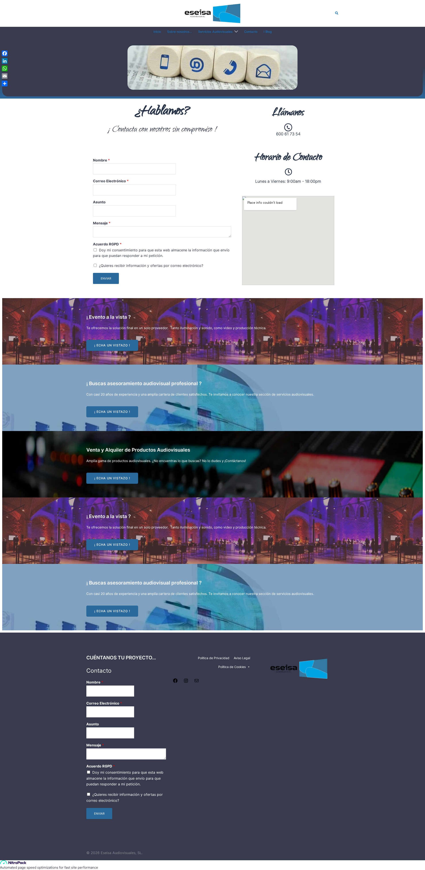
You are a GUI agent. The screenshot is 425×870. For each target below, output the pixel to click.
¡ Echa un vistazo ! (112, 345)
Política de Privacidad (213, 658)
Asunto (99, 202)
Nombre (101, 160)
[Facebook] (175, 682)
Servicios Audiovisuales (215, 31)
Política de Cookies (232, 667)
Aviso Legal (242, 658)
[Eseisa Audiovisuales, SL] (212, 13)
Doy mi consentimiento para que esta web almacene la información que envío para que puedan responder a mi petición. (124, 778)
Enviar (106, 278)
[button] (337, 13)
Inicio (157, 31)
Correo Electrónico (111, 181)
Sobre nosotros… (179, 31)
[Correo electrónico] (196, 682)
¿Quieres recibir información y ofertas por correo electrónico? (151, 265)
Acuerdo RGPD (107, 244)
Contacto (250, 31)
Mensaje (101, 223)
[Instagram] (186, 682)
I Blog (268, 31)
